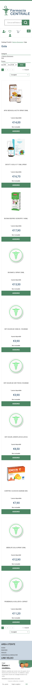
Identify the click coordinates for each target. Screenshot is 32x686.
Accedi (3, 647)
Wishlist (3, 652)
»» (12, 69)
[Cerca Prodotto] (25, 22)
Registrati (4, 650)
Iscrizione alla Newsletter (9, 655)
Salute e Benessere (17, 42)
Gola (2, 58)
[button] (19, 74)
